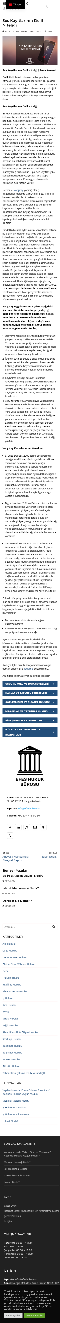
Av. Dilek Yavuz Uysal (16, 31)
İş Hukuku (7, 998)
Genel (50, 31)
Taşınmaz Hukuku (12, 1045)
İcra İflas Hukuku (11, 984)
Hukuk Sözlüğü (10, 977)
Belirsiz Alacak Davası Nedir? (22, 875)
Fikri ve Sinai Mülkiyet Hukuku (18, 964)
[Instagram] (27, 827)
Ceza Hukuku (9, 950)
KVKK (5, 1011)
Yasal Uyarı (10, 1205)
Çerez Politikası (12, 1216)
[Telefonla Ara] (10, 835)
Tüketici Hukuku (11, 1066)
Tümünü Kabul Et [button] (34, 1315)
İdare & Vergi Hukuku (14, 991)
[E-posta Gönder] (35, 827)
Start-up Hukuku (11, 1039)
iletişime (29, 668)
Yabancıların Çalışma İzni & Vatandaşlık (23, 1073)
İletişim (8, 1221)
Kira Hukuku (9, 1005)
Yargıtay (19, 190)
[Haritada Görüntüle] (43, 827)
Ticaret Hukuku (11, 1059)
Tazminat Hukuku (12, 1052)
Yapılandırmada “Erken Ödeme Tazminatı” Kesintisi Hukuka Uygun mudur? (26, 1091)
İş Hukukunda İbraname (15, 1114)
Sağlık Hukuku (10, 1025)
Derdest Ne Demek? (17, 900)
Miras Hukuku (10, 1018)
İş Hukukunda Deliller (14, 1107)
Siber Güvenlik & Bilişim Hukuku (20, 1032)
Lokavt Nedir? (10, 1121)
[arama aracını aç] (46, 6)
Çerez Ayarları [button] (13, 1315)
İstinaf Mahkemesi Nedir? (20, 888)
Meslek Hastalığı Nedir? (15, 1100)
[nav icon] (54, 6)
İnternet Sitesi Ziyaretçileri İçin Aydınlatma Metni (31, 1210)
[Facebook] (10, 827)
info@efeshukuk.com (26, 1279)
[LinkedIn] (18, 827)
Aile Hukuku (9, 943)
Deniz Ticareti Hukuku (14, 957)
